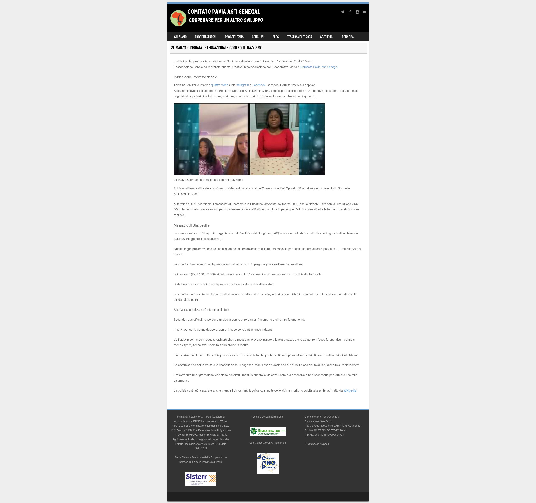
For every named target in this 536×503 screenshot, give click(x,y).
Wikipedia (350, 390)
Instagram (242, 85)
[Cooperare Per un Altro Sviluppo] (216, 26)
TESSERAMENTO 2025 (299, 37)
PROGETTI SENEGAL (206, 37)
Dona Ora (348, 37)
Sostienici (327, 37)
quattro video (219, 85)
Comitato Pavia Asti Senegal (319, 67)
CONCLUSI (258, 37)
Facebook (258, 85)
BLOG (276, 37)
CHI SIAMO (180, 37)
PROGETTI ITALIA (234, 37)
